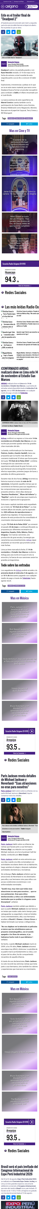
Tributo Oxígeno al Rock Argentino (19, 689)
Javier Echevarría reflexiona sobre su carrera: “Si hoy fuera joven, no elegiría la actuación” (19, 193)
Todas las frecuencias (24, 286)
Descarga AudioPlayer (19, 1)
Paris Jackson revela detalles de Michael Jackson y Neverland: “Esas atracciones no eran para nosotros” (19, 612)
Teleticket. (24, 393)
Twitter (30, 124)
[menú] (2, 6)
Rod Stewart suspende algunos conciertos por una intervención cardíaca (19, 632)
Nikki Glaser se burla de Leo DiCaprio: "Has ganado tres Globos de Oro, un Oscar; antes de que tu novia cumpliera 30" (19, 222)
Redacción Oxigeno (13, 62)
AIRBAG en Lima (19, 586)
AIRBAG (10, 586)
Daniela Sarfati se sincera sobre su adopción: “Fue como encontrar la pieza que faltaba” (19, 165)
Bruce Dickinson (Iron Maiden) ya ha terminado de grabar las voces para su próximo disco (19, 711)
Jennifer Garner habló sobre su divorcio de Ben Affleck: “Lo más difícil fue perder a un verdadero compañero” (19, 243)
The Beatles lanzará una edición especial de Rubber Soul (19, 1101)
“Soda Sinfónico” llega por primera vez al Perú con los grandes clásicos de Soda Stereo (19, 661)
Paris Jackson (6, 791)
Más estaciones (30, 1)
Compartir (11, 124)
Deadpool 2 (28, 118)
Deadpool (11, 118)
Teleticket (26, 578)
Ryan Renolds (20, 118)
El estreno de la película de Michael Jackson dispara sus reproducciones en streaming (20, 144)
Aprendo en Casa (7, 1)
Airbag (29, 540)
